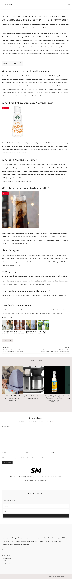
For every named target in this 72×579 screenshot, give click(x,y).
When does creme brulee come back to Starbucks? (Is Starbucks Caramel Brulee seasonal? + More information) (54, 349)
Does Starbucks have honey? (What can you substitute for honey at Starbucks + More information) (17, 349)
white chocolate (62, 168)
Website (52, 453)
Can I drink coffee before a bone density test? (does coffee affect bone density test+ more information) (12, 397)
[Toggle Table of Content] (19, 63)
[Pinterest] (3, 549)
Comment (6, 427)
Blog (10, 13)
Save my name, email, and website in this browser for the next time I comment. (26, 458)
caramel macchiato (55, 178)
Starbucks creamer (7, 340)
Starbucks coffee (14, 43)
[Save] (5, 108)
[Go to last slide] (3, 385)
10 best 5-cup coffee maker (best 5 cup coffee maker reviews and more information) (33, 396)
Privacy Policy (7, 558)
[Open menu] (69, 4)
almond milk (6, 174)
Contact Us (6, 563)
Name (4, 453)
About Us (5, 561)
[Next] (69, 385)
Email (28, 453)
